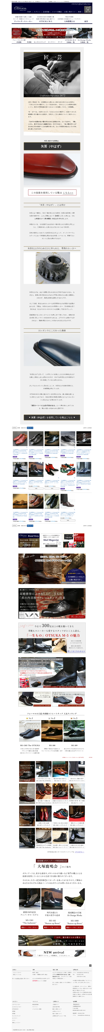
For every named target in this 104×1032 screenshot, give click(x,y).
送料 (34, 969)
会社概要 (75, 1001)
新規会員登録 (35, 1004)
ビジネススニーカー (16, 1006)
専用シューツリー (16, 1022)
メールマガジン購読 (36, 1009)
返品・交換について (61, 982)
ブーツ (13, 1020)
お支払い (15, 969)
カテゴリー (15, 1001)
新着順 (19, 427)
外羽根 (13, 1013)
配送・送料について (57, 1009)
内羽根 (13, 1011)
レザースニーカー (16, 1004)
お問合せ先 (75, 969)
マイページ (35, 1001)
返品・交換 (55, 969)
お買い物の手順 (56, 1006)
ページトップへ (90, 965)
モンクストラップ (16, 1015)
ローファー (14, 1018)
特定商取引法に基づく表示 (19, 1029)
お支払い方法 (19, 978)
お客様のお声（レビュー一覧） (60, 1015)
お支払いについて (57, 1011)
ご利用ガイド (56, 1001)
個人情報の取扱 (30, 1029)
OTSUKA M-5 (15, 1009)
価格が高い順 (23, 427)
